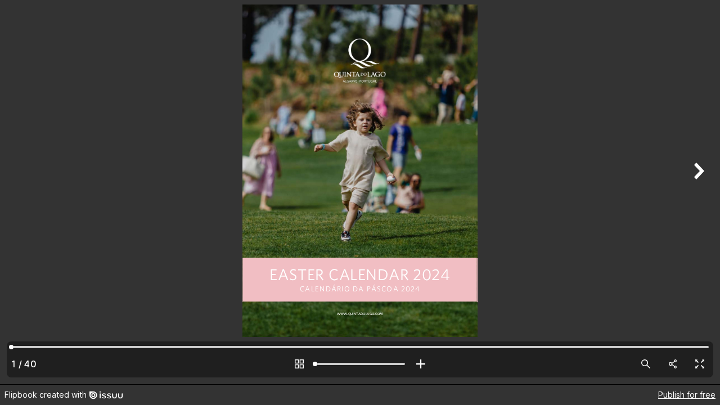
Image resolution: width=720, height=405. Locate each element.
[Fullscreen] (699, 364)
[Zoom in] (421, 364)
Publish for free (687, 394)
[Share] (673, 364)
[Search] (645, 364)
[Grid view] (299, 364)
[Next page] (697, 192)
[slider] (360, 364)
